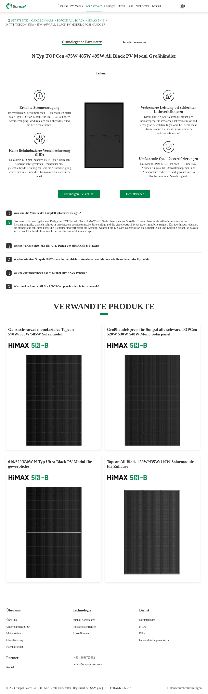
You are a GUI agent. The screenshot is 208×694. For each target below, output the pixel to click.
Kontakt (156, 6)
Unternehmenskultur (18, 626)
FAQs (142, 626)
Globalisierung (14, 640)
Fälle (130, 6)
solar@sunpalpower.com (88, 664)
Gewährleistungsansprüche (154, 640)
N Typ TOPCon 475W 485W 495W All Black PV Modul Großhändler (55, 24)
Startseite (19, 20)
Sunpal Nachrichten (84, 619)
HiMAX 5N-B (96, 20)
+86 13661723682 (84, 657)
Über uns (11, 619)
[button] (76, 136)
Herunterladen (147, 619)
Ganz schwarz (94, 6)
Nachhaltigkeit (14, 646)
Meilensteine (13, 633)
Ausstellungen (81, 633)
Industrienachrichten (84, 626)
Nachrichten (143, 6)
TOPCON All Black (70, 20)
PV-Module (76, 6)
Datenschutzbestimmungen (184, 688)
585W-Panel (53, 259)
